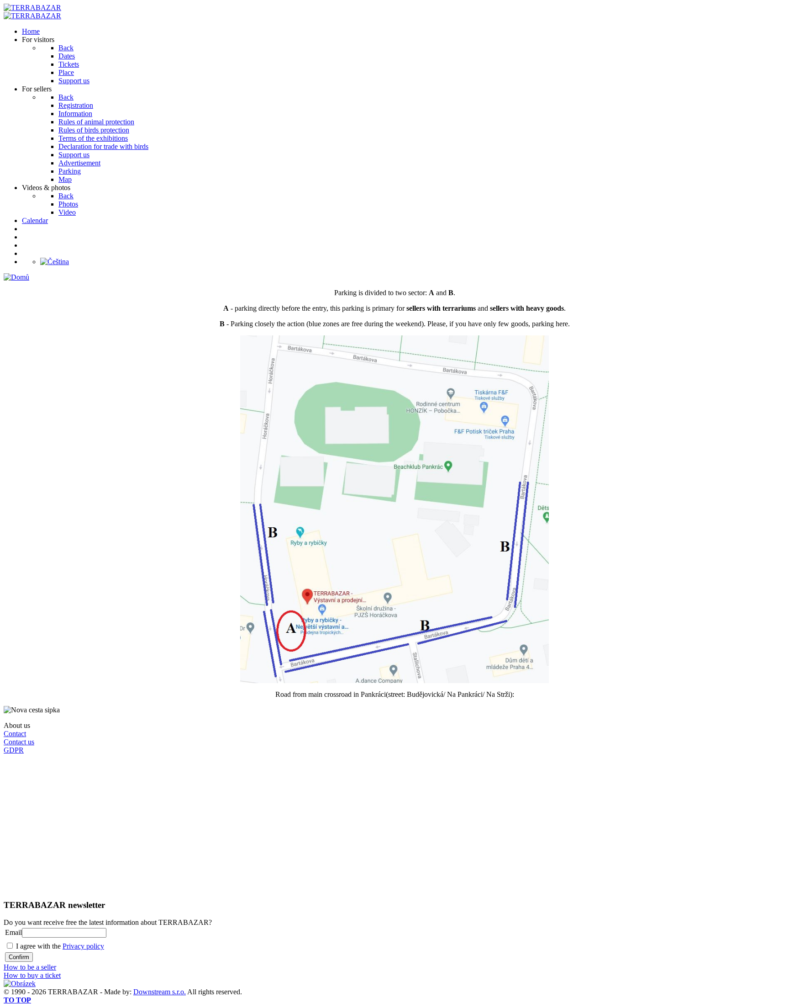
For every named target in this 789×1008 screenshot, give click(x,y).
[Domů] (16, 277)
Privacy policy (83, 946)
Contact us (19, 742)
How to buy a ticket (32, 975)
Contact (15, 733)
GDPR (14, 750)
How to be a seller (30, 967)
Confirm (19, 957)
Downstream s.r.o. (159, 992)
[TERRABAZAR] (32, 7)
